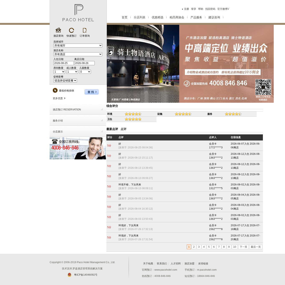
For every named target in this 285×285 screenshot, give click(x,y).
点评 (123, 129)
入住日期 (58, 59)
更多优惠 (58, 98)
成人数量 (71, 67)
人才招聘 (176, 263)
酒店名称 (58, 50)
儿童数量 (84, 67)
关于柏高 (148, 263)
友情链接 (203, 263)
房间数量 (58, 67)
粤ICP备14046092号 (85, 274)
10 (234, 246)
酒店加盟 (189, 263)
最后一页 (256, 246)
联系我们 (162, 263)
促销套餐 (58, 76)
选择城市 (58, 41)
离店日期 (79, 59)
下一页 (243, 246)
